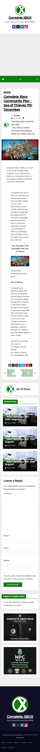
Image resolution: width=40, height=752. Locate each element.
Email (6, 548)
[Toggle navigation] (20, 79)
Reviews (9, 742)
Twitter (16, 347)
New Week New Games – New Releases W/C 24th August (19, 417)
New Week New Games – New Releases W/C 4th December (27, 373)
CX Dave (17, 115)
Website (7, 560)
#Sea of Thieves (23, 127)
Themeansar (20, 737)
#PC (14, 127)
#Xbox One (15, 134)
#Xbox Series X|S (28, 134)
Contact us (11, 747)
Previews (24, 742)
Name (7, 536)
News (3, 742)
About (30, 742)
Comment (8, 494)
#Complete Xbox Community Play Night (22, 122)
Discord (17, 352)
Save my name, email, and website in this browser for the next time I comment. (19, 577)
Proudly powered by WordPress (12, 735)
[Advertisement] (20, 55)
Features (7, 92)
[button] (37, 79)
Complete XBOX (20, 18)
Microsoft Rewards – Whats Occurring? (11, 373)
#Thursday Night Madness (21, 131)
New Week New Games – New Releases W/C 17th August (20, 439)
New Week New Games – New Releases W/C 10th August (20, 462)
